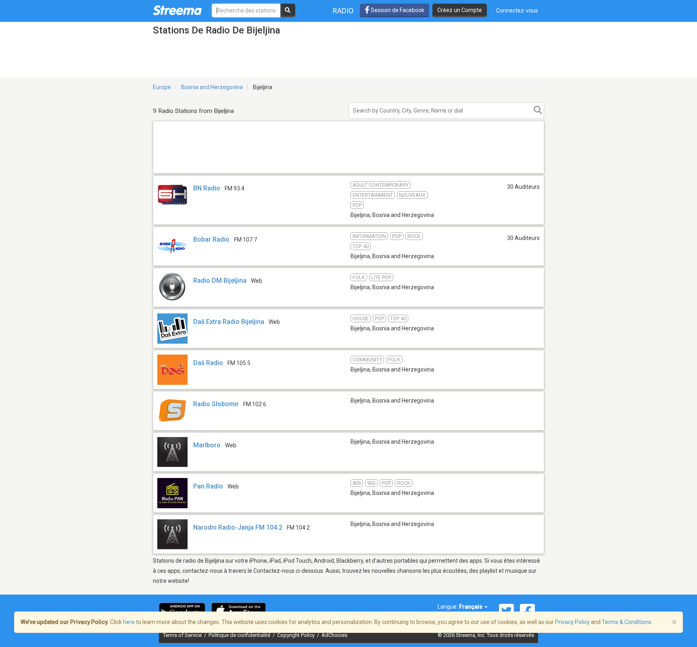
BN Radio (206, 188)
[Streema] (177, 10)
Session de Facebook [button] (396, 10)
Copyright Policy (296, 635)
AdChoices (334, 635)
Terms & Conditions (626, 622)
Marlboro (207, 445)
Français (471, 606)
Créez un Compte (459, 10)
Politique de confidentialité (240, 635)
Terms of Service (183, 635)
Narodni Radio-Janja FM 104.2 (237, 527)
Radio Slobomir (216, 404)
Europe (162, 87)
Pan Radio (209, 486)
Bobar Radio (211, 239)
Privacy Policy (572, 622)
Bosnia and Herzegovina (212, 87)
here (129, 622)
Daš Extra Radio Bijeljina (228, 322)
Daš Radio (208, 363)
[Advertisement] (348, 172)
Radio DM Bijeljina (219, 280)
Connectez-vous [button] (517, 10)
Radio (343, 10)
